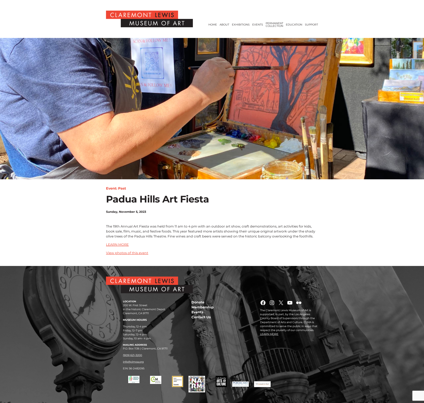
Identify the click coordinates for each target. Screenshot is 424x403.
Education (294, 24)
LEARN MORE (117, 245)
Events (257, 24)
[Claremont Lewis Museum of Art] (154, 19)
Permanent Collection (274, 24)
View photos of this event (127, 253)
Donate (197, 302)
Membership (202, 307)
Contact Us (201, 317)
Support (311, 24)
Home (212, 24)
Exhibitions (241, 24)
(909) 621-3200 (132, 355)
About (224, 24)
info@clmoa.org (133, 361)
